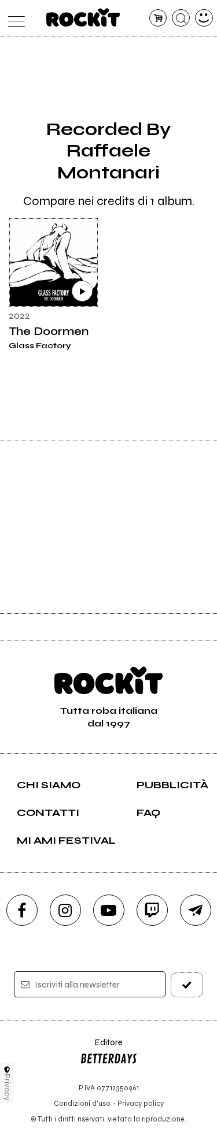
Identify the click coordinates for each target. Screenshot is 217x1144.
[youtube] (108, 910)
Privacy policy (140, 1103)
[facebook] (22, 910)
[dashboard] (204, 18)
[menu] (14, 18)
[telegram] (195, 910)
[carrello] (158, 18)
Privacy (7, 1087)
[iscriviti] (187, 984)
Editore (101, 1048)
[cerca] (181, 18)
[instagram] (65, 910)
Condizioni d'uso (82, 1103)
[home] (83, 17)
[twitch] (152, 910)
